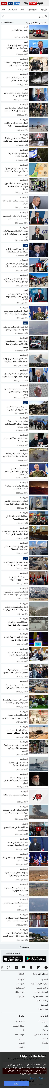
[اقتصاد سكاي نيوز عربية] (17, 3)
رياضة (45, 1029)
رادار (22, 1029)
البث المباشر (19, 991)
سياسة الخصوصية (40, 996)
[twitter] (16, 967)
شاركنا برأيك (43, 1008)
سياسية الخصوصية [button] (37, 1078)
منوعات (45, 1042)
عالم (46, 1025)
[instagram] (8, 967)
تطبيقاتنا (21, 979)
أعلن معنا (44, 1004)
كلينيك (21, 1042)
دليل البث (20, 996)
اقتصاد (45, 1038)
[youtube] (23, 967)
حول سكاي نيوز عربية (39, 983)
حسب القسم (8, 21)
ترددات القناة (19, 987)
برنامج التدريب (42, 987)
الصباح (21, 1038)
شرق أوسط (43, 1021)
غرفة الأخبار (20, 1021)
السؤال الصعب (18, 1025)
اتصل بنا (44, 979)
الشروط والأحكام (41, 991)
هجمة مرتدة (19, 1034)
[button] (2, 16)
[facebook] (2, 967)
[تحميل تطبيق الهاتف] (24, 958)
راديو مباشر (20, 983)
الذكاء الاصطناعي (41, 1034)
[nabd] (46, 967)
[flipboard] (38, 967)
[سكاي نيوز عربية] (33, 3)
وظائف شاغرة (42, 1000)
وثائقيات (21, 1046)
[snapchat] (31, 967)
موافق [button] (16, 1083)
